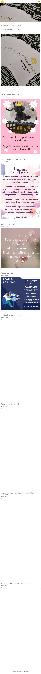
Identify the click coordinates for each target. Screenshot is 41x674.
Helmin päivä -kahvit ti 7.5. (11, 95)
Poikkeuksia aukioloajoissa (11, 315)
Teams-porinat (7, 273)
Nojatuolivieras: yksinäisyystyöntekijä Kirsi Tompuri (18, 493)
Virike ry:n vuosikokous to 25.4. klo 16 (16, 583)
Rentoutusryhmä (8, 224)
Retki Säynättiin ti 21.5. (10, 404)
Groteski (18, 671)
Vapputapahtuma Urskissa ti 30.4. (14, 160)
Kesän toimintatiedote (10, 30)
